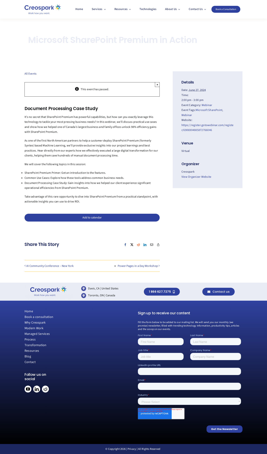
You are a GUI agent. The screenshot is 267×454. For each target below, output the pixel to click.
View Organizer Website (196, 177)
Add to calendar (92, 217)
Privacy (132, 449)
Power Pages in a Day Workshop (138, 266)
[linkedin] (36, 389)
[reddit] (45, 389)
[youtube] (28, 389)
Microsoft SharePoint (209, 110)
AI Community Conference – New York (50, 266)
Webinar (207, 105)
